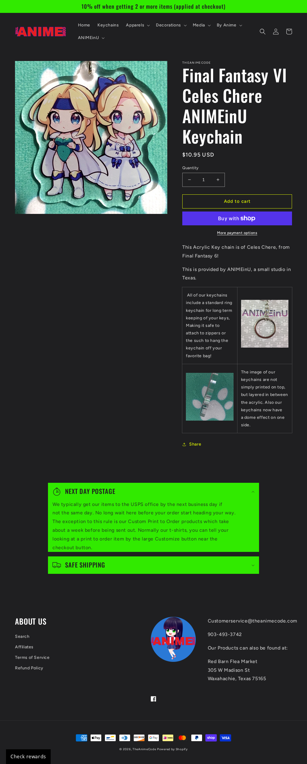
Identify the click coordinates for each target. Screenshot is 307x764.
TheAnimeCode (144, 749)
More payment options (237, 233)
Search (22, 636)
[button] (137, 25)
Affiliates (24, 647)
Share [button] (195, 444)
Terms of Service (32, 657)
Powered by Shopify (172, 749)
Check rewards (28, 756)
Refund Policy (29, 668)
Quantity (190, 168)
